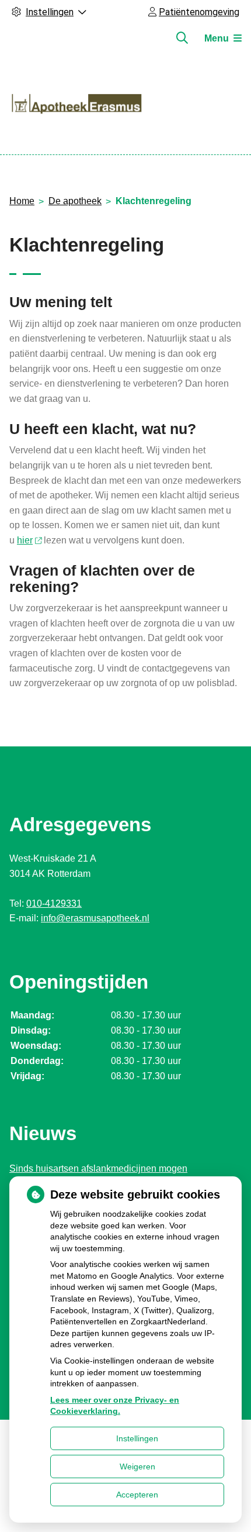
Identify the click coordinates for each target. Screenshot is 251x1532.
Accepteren (137, 1494)
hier (25, 540)
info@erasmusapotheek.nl (95, 918)
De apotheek (75, 201)
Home (21, 201)
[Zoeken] (182, 38)
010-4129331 (54, 903)
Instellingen (137, 1438)
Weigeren (137, 1466)
